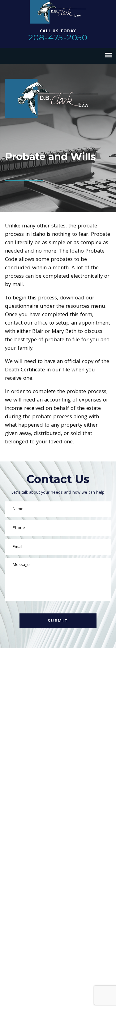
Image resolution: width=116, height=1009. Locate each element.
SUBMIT (58, 621)
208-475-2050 (57, 37)
